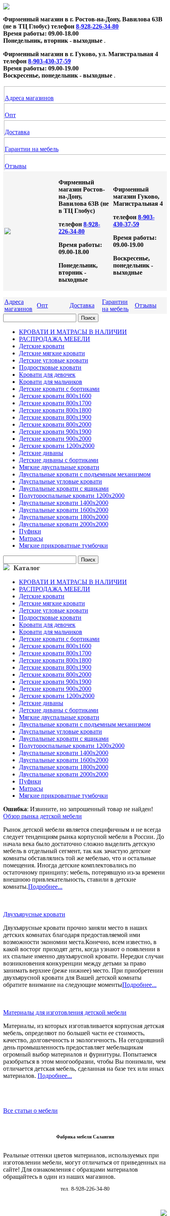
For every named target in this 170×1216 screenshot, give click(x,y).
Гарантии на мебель (32, 149)
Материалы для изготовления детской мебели (65, 1012)
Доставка (17, 132)
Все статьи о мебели (30, 1110)
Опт (10, 115)
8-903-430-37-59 (49, 61)
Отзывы (15, 166)
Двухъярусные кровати (34, 914)
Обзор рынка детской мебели (42, 816)
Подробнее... (45, 886)
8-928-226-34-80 (97, 26)
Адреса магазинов (29, 98)
